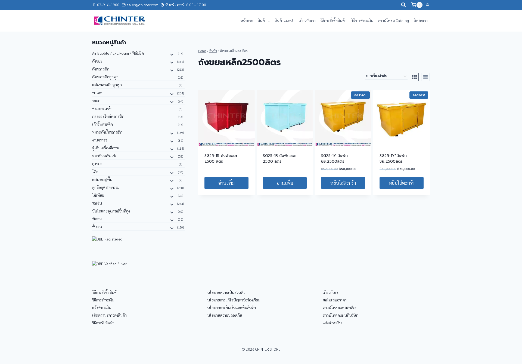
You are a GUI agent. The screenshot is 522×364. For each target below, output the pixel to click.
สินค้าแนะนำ (284, 20)
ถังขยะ (97, 60)
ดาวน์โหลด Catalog (393, 20)
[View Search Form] (403, 5)
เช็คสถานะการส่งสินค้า (109, 315)
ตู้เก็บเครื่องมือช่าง (106, 147)
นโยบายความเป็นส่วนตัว (226, 292)
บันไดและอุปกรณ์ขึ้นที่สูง (111, 210)
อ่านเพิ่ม (226, 183)
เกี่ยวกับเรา (307, 20)
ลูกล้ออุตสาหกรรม (105, 187)
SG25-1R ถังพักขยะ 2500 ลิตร (220, 158)
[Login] (427, 5)
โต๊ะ (95, 171)
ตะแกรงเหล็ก (102, 108)
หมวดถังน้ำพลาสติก (107, 131)
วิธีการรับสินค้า (103, 322)
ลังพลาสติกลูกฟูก (105, 76)
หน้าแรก (247, 20)
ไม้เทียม (98, 195)
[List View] (425, 77)
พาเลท (97, 92)
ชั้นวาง (97, 226)
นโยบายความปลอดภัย (224, 315)
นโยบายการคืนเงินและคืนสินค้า (231, 307)
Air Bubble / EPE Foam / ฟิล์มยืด (118, 53)
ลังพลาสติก (100, 68)
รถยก (96, 100)
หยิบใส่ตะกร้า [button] (343, 183)
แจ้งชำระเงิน (101, 307)
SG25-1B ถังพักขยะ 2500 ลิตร (279, 158)
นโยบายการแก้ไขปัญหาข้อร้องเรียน (233, 299)
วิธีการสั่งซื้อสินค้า (333, 20)
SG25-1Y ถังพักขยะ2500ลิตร (334, 158)
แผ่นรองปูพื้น (102, 179)
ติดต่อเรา (421, 20)
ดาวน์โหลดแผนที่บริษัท (340, 315)
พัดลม (97, 218)
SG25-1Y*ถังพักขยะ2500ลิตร (393, 158)
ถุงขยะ (97, 163)
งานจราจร (99, 139)
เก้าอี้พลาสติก (102, 124)
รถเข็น (97, 202)
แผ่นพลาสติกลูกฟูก (107, 84)
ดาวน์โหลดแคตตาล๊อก (340, 307)
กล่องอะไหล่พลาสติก (108, 116)
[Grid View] (414, 77)
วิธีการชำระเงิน (362, 20)
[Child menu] (171, 54)
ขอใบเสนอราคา (335, 299)
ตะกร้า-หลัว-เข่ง (104, 155)
